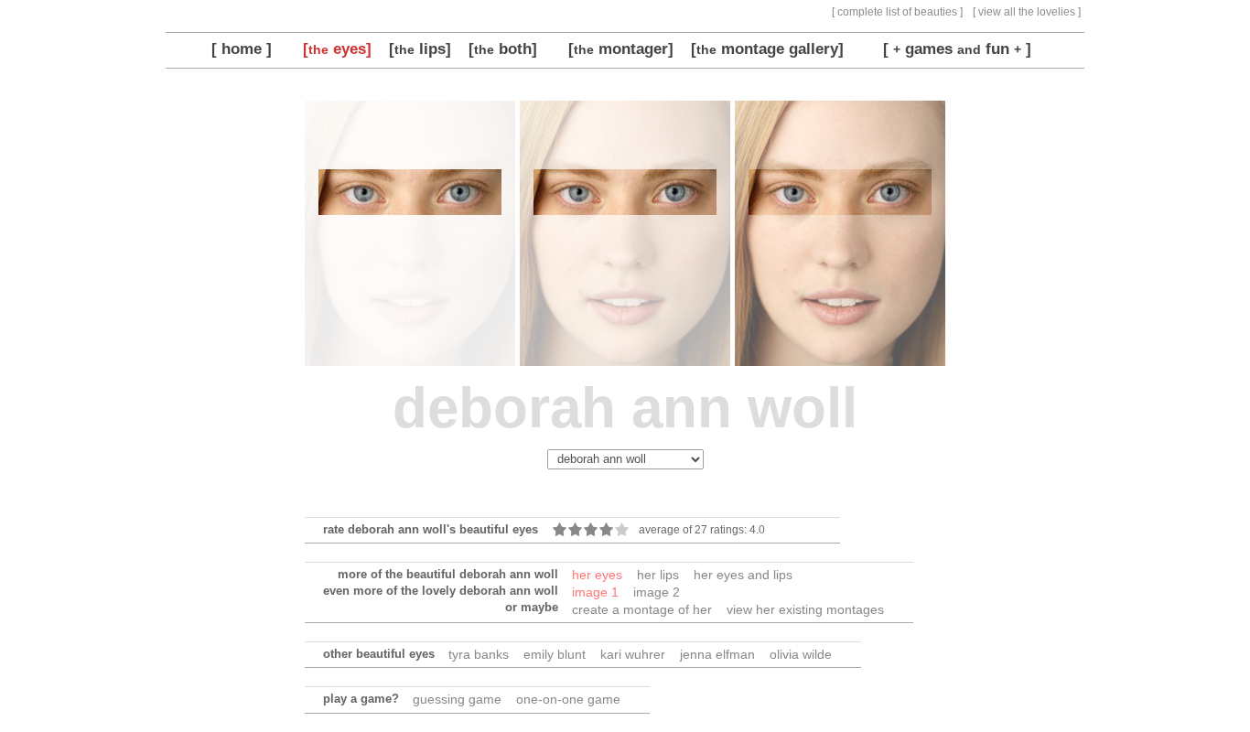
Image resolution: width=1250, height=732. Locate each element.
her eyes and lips (743, 574)
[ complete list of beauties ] (897, 11)
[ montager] (620, 48)
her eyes (597, 574)
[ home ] (241, 48)
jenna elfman (717, 654)
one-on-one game (568, 699)
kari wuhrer (632, 654)
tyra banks (478, 654)
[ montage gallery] (767, 48)
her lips (658, 574)
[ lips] (420, 48)
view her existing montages (805, 609)
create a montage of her (642, 609)
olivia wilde (801, 654)
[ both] (503, 48)
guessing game (457, 699)
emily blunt (554, 654)
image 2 (656, 592)
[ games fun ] (957, 48)
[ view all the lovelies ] (1027, 11)
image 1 (595, 592)
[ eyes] (337, 48)
